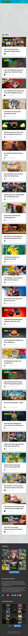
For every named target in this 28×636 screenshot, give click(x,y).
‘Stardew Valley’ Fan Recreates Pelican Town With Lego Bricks (12, 466)
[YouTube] (8, 595)
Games (6, 81)
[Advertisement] (14, 19)
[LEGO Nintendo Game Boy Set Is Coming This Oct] (14, 354)
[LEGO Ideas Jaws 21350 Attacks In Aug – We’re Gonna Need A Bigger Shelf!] (14, 499)
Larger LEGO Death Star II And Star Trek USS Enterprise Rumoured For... (13, 383)
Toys (10, 39)
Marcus (7, 490)
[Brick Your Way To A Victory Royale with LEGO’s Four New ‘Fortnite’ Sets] (14, 478)
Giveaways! (6, 185)
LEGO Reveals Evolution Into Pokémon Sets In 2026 (11, 258)
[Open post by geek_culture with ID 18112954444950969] (22, 554)
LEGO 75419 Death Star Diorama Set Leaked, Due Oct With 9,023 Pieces (13, 71)
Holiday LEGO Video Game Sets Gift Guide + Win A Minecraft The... (13, 445)
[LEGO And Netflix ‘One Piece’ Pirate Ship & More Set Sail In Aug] (14, 167)
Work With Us (15, 633)
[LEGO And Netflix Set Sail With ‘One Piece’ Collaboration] (14, 333)
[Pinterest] (18, 595)
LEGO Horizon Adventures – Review (13, 402)
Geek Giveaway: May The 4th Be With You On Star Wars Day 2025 (14, 196)
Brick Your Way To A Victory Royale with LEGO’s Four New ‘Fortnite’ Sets (13, 487)
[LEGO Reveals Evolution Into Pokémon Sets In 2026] (14, 250)
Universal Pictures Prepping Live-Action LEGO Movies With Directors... (14, 424)
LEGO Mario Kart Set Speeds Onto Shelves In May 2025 (13, 300)
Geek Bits (6, 39)
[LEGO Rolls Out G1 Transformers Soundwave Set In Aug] (14, 104)
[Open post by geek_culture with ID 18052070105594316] (6, 554)
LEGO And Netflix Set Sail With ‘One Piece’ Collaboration (13, 341)
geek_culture (5, 550)
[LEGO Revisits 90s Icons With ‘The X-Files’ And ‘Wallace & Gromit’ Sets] (14, 125)
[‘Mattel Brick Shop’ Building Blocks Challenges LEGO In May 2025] (14, 312)
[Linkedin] (13, 595)
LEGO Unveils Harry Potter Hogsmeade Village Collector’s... (12, 50)
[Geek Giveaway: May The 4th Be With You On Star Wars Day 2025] (14, 187)
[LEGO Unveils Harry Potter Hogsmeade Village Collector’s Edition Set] (14, 42)
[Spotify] (20, 595)
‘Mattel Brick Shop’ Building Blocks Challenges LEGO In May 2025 (13, 320)
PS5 (9, 393)
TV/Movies (14, 39)
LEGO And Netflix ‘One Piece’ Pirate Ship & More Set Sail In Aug (13, 175)
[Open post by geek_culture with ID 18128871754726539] (6, 565)
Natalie (7, 199)
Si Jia (7, 240)
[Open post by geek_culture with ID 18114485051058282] (22, 565)
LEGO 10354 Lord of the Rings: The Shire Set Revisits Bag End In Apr (13, 237)
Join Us (19, 633)
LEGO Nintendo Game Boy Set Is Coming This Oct (12, 362)
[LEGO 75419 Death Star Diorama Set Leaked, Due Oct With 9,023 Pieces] (14, 63)
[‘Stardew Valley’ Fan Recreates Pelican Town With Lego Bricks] (14, 458)
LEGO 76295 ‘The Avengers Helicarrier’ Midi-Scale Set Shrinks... (13, 528)
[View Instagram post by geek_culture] (8, 558)
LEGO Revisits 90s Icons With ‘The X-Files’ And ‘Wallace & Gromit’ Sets (14, 133)
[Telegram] (15, 595)
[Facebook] (3, 595)
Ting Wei (7, 53)
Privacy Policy (10, 633)
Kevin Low (7, 116)
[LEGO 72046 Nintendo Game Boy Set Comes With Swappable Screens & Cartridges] (14, 83)
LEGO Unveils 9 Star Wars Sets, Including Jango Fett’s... (12, 216)
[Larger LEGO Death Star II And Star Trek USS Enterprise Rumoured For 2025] (14, 374)
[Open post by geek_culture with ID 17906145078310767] (14, 554)
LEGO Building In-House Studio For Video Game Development (13, 279)
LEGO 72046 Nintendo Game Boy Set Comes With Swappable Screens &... (14, 92)
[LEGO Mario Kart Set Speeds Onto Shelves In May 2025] (14, 291)
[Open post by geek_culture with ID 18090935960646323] (14, 565)
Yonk (7, 74)
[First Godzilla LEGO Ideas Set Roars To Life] (14, 146)
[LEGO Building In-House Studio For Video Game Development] (14, 270)
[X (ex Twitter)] (10, 595)
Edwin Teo (7, 344)
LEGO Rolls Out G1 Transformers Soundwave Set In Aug (12, 112)
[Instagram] (5, 595)
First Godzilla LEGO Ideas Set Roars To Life (13, 154)
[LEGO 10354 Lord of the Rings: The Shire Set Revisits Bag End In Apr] (14, 229)
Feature (6, 434)
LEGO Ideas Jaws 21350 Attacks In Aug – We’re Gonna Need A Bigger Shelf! (14, 507)
